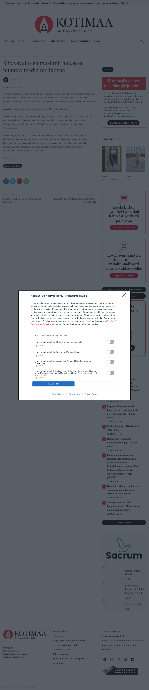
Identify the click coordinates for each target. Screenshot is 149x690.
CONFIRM (53, 384)
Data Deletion (58, 394)
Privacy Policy (91, 394)
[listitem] (74, 335)
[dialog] (74, 345)
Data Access (74, 394)
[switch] (110, 342)
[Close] (125, 296)
